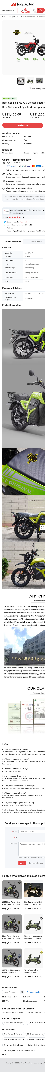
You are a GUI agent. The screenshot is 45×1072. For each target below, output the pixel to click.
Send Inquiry (23, 125)
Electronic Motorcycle (35, 1034)
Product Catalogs (34, 992)
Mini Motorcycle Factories (13, 1034)
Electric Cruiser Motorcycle (13, 1023)
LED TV (5, 1001)
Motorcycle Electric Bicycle (13, 1045)
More (4, 1055)
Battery (26, 997)
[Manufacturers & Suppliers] (22, 4)
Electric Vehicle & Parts (28, 17)
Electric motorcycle (30, 1001)
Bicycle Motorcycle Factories (14, 1039)
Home (4, 17)
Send (22, 863)
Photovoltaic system (9, 997)
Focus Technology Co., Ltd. (29, 1063)
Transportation (13, 17)
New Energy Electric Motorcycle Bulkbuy (18, 1050)
